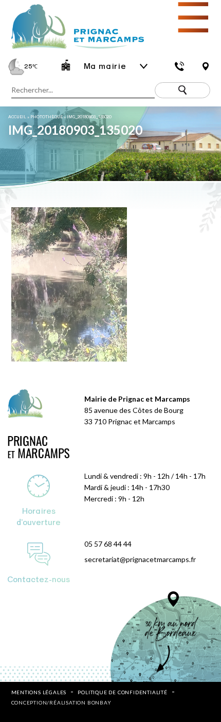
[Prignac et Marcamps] (72, 50)
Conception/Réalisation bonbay (61, 702)
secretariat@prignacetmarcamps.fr (140, 559)
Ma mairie (105, 66)
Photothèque (46, 117)
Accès (205, 66)
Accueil (17, 117)
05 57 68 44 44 (108, 543)
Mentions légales (39, 692)
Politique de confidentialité (122, 692)
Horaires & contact (180, 66)
